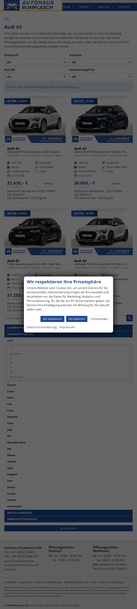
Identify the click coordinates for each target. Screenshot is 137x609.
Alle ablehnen (76, 319)
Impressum (67, 327)
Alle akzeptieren (52, 319)
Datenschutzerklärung (42, 327)
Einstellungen (100, 319)
